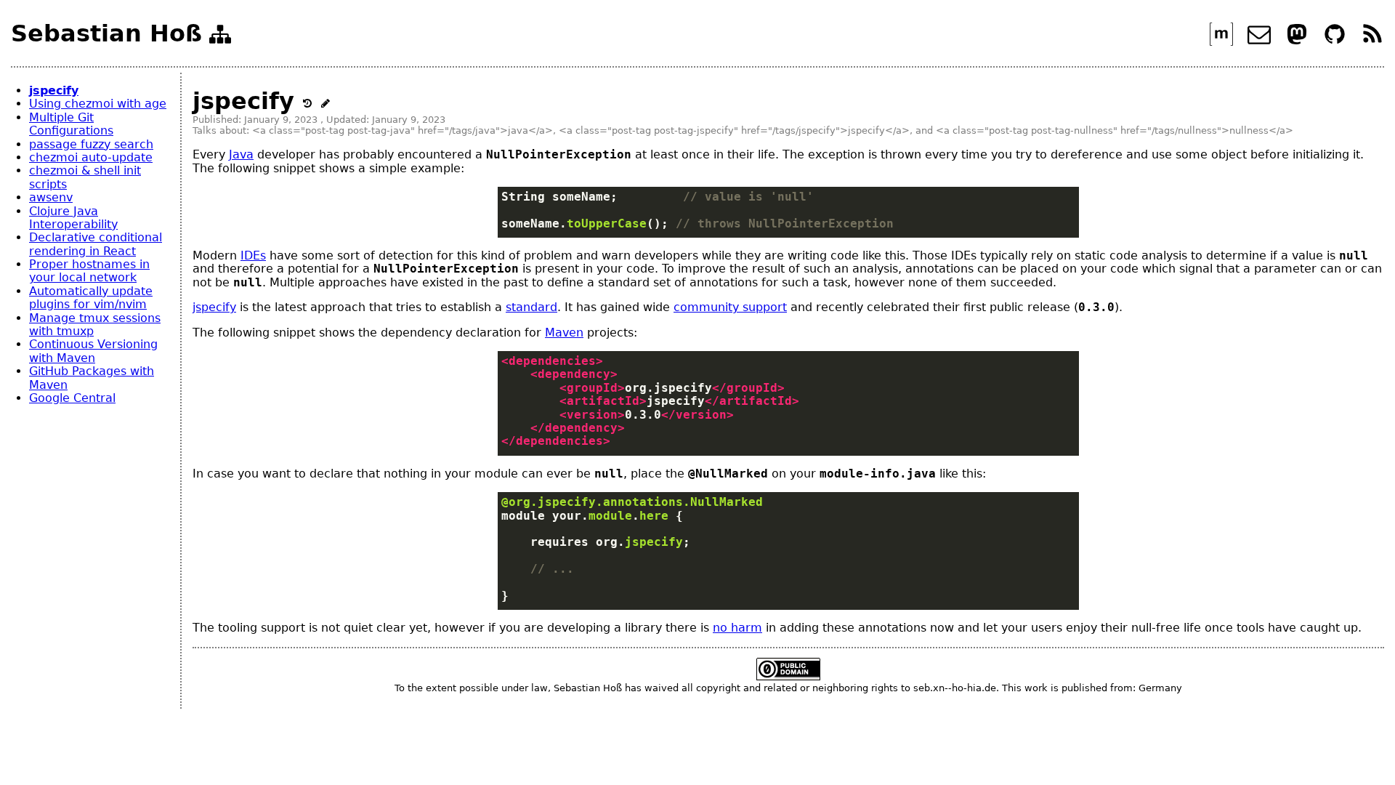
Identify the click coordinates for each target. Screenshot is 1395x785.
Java (241, 154)
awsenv (51, 197)
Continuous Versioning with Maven (93, 350)
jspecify (53, 90)
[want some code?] (1336, 42)
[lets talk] (1223, 42)
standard (531, 307)
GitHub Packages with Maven (91, 377)
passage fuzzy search (91, 144)
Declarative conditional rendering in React (95, 243)
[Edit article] (325, 101)
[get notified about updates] (1372, 42)
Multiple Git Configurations (71, 123)
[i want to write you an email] (1261, 42)
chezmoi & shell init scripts (85, 177)
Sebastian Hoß (106, 33)
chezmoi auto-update (91, 157)
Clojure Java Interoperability (73, 217)
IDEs (253, 255)
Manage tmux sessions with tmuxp (95, 324)
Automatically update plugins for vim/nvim (91, 297)
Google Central (72, 398)
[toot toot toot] (1298, 42)
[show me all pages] (220, 37)
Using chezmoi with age (97, 103)
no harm (737, 628)
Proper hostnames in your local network (89, 270)
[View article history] (311, 101)
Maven (564, 332)
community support (730, 307)
